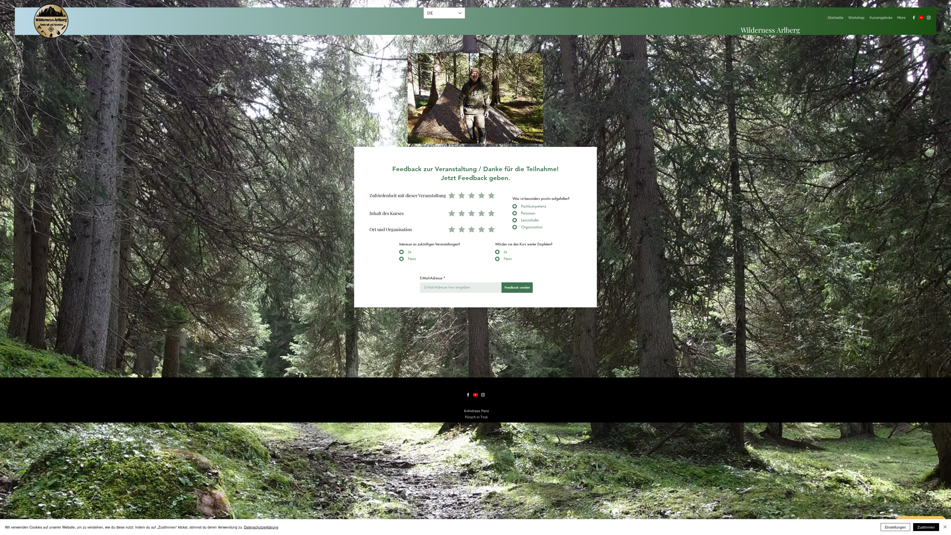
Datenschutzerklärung (261, 527)
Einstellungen (895, 527)
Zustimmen (926, 527)
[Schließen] (945, 527)
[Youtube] (921, 17)
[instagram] (928, 17)
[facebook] (913, 17)
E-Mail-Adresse (431, 278)
